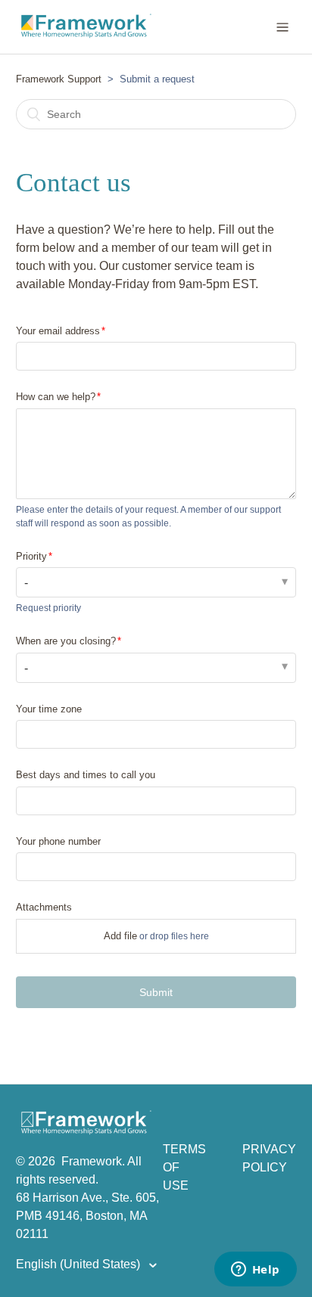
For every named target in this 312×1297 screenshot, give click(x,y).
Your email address (58, 331)
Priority (31, 556)
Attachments (44, 907)
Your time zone (49, 709)
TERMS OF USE (184, 1167)
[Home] (86, 1131)
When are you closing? (66, 641)
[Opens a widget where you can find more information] (255, 1270)
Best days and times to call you (85, 774)
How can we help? (55, 396)
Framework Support (58, 79)
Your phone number (58, 841)
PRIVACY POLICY (269, 1158)
